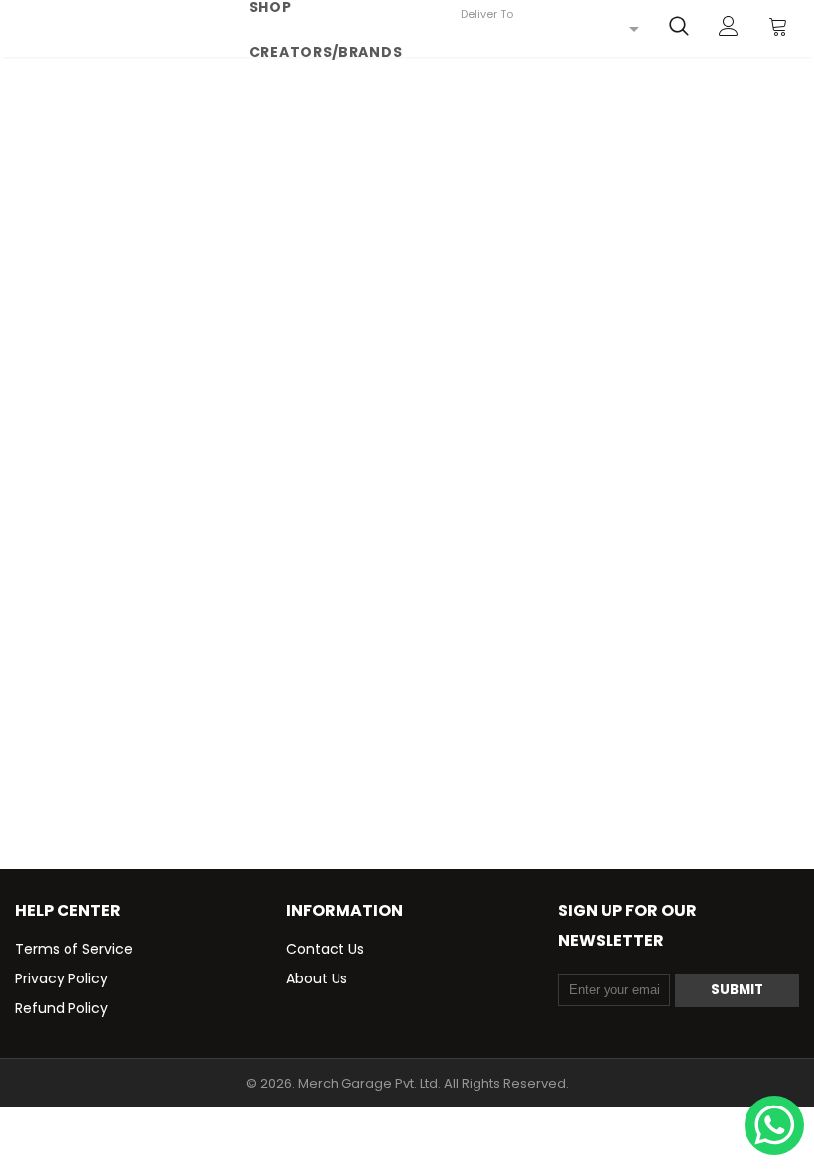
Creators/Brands (326, 52)
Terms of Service (74, 949)
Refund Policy (61, 1008)
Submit (737, 989)
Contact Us (325, 949)
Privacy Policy (61, 978)
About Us (316, 978)
